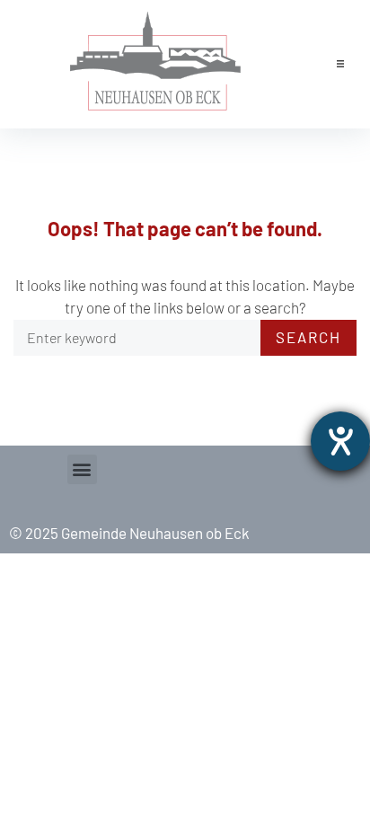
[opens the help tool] (340, 441)
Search (308, 337)
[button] (340, 64)
